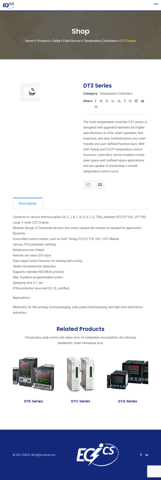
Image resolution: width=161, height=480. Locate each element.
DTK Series (33, 401)
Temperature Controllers (116, 93)
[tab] (28, 203)
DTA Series (127, 401)
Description (28, 203)
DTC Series (80, 401)
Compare (100, 185)
